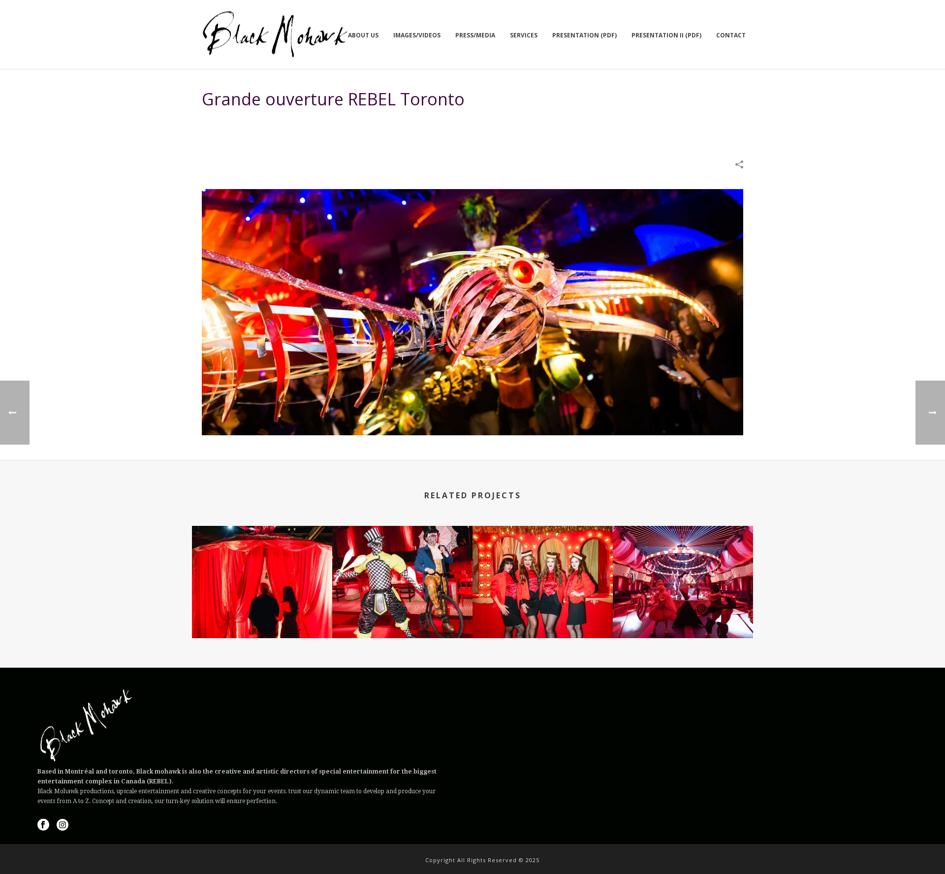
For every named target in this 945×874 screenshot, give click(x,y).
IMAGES (604, 124)
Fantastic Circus (262, 611)
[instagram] (62, 825)
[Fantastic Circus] (262, 564)
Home (577, 124)
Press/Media (475, 35)
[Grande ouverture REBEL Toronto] (472, 311)
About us (363, 35)
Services (523, 35)
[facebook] (43, 825)
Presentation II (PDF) (666, 35)
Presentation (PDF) (584, 35)
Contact (731, 35)
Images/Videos (417, 35)
